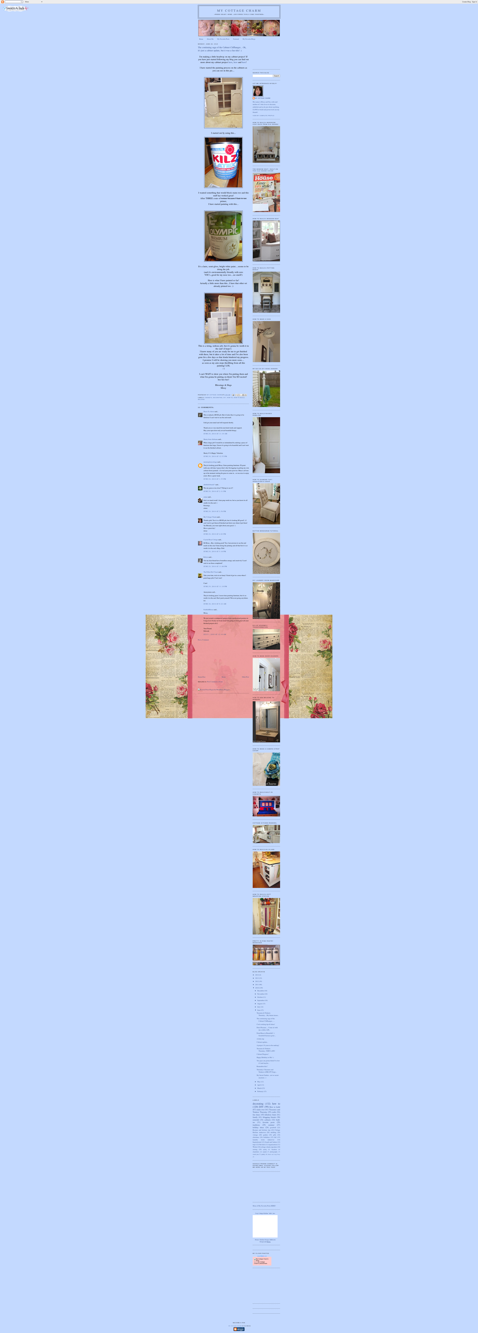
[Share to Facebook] (243, 395)
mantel (265, 1152)
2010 (257, 988)
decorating (217, 397)
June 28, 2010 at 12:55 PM (215, 456)
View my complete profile (263, 115)
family (255, 1117)
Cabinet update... (262, 1042)
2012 (257, 981)
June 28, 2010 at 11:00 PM (215, 566)
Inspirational (257, 1142)
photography (273, 1152)
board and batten (271, 1142)
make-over (261, 1109)
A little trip (260, 1039)
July (259, 1007)
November (261, 994)
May (259, 1082)
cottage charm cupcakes (269, 1147)
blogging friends (269, 1117)
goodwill (273, 1127)
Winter (255, 1147)
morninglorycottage (210, 462)
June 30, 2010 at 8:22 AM (215, 604)
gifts (274, 1135)
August (260, 1003)
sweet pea (256, 1154)
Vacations (274, 1149)
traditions (256, 1125)
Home (201, 39)
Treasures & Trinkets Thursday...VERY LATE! (266, 1049)
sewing (255, 1149)
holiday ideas (258, 1127)
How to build (239, 397)
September (261, 1000)
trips (254, 1144)
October (260, 997)
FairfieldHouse (208, 609)
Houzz (257, 1240)
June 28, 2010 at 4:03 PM (215, 534)
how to (230, 397)
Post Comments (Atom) (215, 682)
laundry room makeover (263, 1140)
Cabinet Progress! (263, 1054)
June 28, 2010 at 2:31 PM (215, 491)
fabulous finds (270, 1114)
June (259, 1010)
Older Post (245, 677)
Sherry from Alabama (211, 439)
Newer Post (201, 677)
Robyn (206, 557)
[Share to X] (241, 395)
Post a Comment (203, 640)
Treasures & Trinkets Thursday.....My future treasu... (268, 1014)
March (259, 1088)
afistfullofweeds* (209, 484)
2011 (257, 984)
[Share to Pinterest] (245, 395)
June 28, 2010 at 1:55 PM (215, 479)
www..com (262, 1256)
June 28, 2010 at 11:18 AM (215, 434)
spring (265, 1149)
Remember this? (262, 1066)
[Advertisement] (216, 658)
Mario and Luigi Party (274, 1154)
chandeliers (256, 1152)
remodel (256, 1119)
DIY (224, 397)
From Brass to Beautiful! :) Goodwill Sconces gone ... (266, 1034)
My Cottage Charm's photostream (260, 1262)
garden (265, 1135)
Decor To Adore (209, 411)
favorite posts (269, 1122)
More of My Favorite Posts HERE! (264, 1206)
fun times (256, 1114)
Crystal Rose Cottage (211, 539)
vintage (255, 1135)
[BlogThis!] (238, 395)
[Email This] (236, 395)
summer (271, 1125)
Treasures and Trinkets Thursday (266, 1110)
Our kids (262, 1144)
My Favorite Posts (223, 39)
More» (269, 1242)
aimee (206, 497)
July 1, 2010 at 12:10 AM (215, 634)
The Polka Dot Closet (211, 572)
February (260, 1091)
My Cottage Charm (239, 10)
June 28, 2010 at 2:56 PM (215, 511)
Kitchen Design (264, 1240)
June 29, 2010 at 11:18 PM (215, 586)
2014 (257, 975)
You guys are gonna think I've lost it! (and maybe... (268, 1061)
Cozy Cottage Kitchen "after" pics (265, 1213)
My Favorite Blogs (249, 39)
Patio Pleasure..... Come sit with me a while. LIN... (267, 1028)
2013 (257, 978)
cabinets (208, 397)
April (259, 1085)
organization (272, 1144)
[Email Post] (233, 395)
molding (201, 399)
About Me (210, 39)
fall (275, 1137)
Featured (236, 39)
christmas (256, 1137)
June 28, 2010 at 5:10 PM (215, 551)
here (230, 62)
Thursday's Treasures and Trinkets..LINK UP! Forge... (267, 1070)
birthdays (267, 1137)
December (260, 991)
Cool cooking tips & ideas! (266, 1024)
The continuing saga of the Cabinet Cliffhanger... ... (266, 1019)
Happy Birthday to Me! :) (265, 1057)
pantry (263, 1154)
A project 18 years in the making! (268, 1045)
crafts (274, 1112)
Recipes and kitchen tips (261, 1130)
